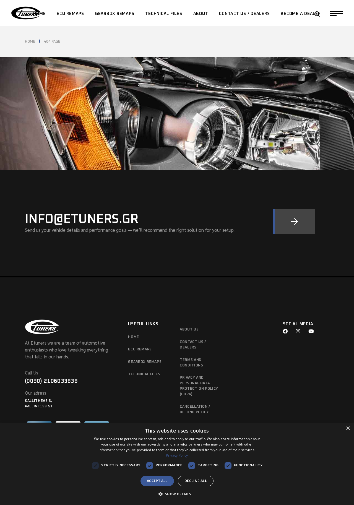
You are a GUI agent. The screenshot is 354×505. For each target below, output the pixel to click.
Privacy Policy (177, 455)
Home (133, 337)
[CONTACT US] (294, 221)
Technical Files (144, 374)
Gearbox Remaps (145, 362)
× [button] (348, 428)
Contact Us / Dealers (193, 344)
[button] (177, 494)
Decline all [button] (195, 480)
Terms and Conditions (191, 362)
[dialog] (177, 464)
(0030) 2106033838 (51, 381)
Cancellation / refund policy (195, 409)
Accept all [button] (157, 480)
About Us (189, 329)
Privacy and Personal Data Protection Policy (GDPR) (199, 386)
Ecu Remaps (140, 349)
